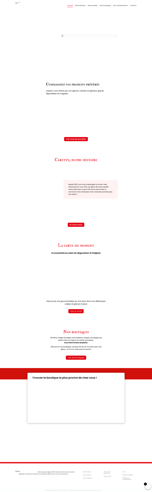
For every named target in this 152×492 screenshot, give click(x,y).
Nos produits (93, 6)
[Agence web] (104, 490)
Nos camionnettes (120, 6)
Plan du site (107, 476)
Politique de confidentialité (126, 478)
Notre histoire (80, 6)
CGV (123, 472)
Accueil (70, 6)
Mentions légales (127, 475)
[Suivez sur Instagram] (25, 475)
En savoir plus (76, 224)
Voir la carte (76, 311)
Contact (133, 6)
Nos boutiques (105, 6)
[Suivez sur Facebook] (21, 475)
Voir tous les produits (76, 139)
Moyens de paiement (107, 472)
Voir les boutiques (76, 357)
